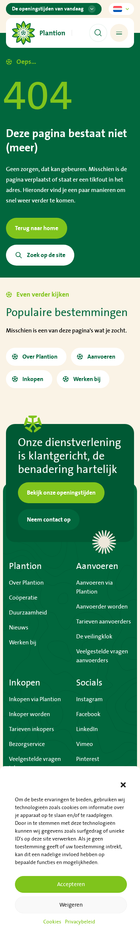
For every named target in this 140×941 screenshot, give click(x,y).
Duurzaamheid (28, 612)
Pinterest (87, 759)
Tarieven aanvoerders (103, 621)
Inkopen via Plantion (35, 699)
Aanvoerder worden (102, 606)
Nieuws (18, 627)
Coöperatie (23, 597)
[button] (123, 785)
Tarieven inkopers (31, 729)
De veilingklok (94, 636)
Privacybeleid (80, 922)
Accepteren (71, 884)
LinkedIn (87, 729)
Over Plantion (26, 582)
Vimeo (84, 744)
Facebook (88, 714)
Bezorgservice (27, 744)
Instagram (89, 699)
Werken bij (22, 642)
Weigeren (71, 905)
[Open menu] (119, 33)
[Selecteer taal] (121, 9)
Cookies (52, 922)
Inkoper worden (29, 714)
